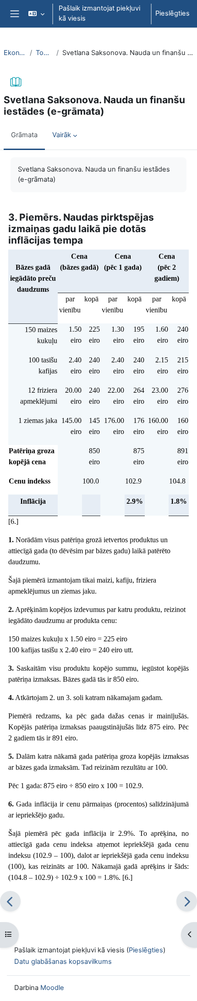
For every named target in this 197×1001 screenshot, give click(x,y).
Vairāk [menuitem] (61, 135)
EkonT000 (15, 53)
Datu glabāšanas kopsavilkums (63, 961)
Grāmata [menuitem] (24, 135)
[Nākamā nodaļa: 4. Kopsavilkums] (186, 901)
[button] (36, 14)
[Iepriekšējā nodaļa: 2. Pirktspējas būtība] (10, 901)
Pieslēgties (172, 13)
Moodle (52, 988)
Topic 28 (44, 53)
